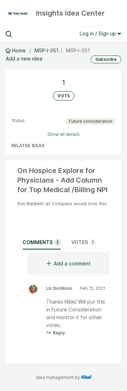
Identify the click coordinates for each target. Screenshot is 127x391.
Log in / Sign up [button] (98, 33)
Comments (41, 242)
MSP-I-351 (47, 50)
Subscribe (106, 59)
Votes (82, 242)
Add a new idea (24, 59)
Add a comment (72, 263)
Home (19, 50)
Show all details (63, 134)
